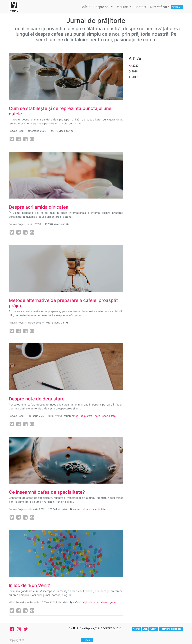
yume (113, 602)
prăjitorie (87, 602)
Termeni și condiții (171, 628)
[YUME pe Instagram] (19, 629)
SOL (145, 628)
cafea (75, 415)
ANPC (136, 628)
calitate (86, 509)
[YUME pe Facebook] (12, 629)
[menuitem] (85, 7)
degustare (86, 415)
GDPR (153, 628)
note (97, 415)
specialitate (109, 415)
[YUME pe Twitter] (26, 629)
